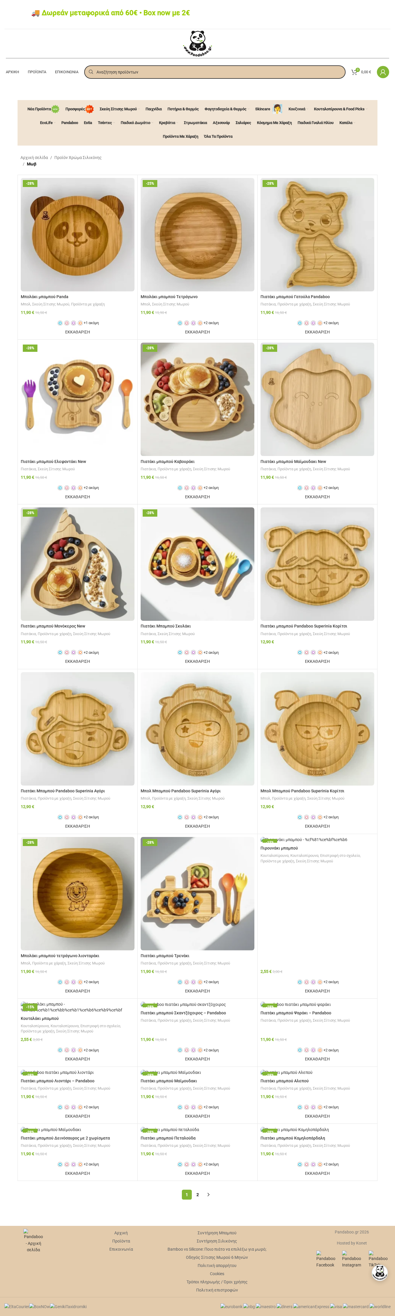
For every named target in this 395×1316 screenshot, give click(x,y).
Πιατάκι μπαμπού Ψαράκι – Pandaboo (296, 1013)
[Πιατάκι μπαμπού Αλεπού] (317, 1073)
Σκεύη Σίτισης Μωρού (50, 304)
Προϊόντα (121, 1241)
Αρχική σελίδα (34, 157)
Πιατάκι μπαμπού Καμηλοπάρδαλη (293, 1138)
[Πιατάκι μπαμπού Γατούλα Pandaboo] (317, 234)
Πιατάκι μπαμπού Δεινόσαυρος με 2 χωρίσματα (65, 1138)
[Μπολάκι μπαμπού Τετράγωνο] (197, 234)
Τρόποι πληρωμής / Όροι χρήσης (217, 1282)
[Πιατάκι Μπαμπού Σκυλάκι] (197, 564)
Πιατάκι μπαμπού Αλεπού (285, 1081)
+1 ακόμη (91, 323)
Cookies (217, 1273)
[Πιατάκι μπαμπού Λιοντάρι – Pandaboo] (77, 1073)
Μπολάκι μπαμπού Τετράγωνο (169, 296)
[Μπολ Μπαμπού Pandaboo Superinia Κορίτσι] (317, 729)
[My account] (383, 72)
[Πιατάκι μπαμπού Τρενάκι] (197, 893)
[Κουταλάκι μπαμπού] (77, 1007)
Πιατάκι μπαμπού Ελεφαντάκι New (53, 461)
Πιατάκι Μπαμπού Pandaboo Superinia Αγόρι (63, 791)
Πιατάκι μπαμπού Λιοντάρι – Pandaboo (57, 1081)
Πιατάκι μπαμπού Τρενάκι (165, 955)
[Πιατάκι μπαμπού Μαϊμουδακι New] (317, 399)
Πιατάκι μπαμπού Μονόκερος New (53, 626)
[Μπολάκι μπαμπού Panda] (77, 234)
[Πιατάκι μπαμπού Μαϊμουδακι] (197, 1073)
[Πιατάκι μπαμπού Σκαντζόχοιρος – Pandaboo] (197, 1004)
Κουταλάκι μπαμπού (40, 1018)
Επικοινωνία (121, 1249)
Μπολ (25, 304)
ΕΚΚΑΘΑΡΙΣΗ (77, 332)
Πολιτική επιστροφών (217, 1290)
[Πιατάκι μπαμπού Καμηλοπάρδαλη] (317, 1130)
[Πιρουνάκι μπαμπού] (317, 840)
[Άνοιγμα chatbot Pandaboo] (380, 1273)
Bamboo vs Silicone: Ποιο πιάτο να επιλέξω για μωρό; (217, 1249)
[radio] (60, 323)
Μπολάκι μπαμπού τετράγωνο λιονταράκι (60, 955)
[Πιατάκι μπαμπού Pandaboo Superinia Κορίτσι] (317, 564)
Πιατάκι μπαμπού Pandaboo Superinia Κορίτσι (304, 626)
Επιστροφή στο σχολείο (340, 855)
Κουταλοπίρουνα (275, 855)
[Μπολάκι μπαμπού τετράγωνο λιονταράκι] (77, 893)
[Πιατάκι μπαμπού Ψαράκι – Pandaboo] (317, 1004)
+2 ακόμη (211, 323)
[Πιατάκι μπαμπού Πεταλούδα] (197, 1130)
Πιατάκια (268, 304)
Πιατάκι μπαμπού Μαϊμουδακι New (293, 461)
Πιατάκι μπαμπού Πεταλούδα (168, 1138)
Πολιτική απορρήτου (217, 1265)
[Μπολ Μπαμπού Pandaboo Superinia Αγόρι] (197, 729)
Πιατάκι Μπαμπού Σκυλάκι (166, 626)
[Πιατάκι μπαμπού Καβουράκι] (197, 399)
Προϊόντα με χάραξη (88, 304)
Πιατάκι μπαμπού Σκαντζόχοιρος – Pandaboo (183, 1013)
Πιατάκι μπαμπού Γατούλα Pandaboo (295, 296)
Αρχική (121, 1233)
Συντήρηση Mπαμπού (217, 1233)
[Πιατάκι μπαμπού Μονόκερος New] (77, 564)
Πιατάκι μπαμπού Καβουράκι (168, 461)
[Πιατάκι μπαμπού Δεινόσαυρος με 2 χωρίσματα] (77, 1130)
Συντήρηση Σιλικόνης (217, 1241)
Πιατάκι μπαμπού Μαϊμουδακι (169, 1081)
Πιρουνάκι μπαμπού (279, 848)
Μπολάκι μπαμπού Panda (44, 296)
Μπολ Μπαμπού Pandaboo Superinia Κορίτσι (302, 791)
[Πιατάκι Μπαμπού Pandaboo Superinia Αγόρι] (77, 729)
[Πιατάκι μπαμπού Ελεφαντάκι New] (77, 399)
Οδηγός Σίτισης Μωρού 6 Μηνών (217, 1257)
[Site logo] (197, 43)
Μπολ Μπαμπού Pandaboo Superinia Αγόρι (181, 791)
